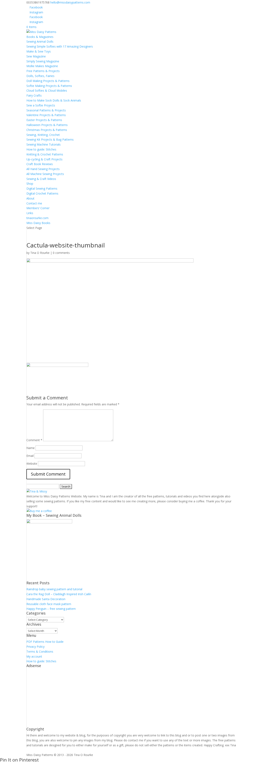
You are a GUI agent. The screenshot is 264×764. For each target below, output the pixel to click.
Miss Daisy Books (38, 223)
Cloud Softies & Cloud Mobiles (46, 90)
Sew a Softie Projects (40, 105)
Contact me (34, 203)
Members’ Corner (38, 208)
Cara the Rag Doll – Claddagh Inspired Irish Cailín (58, 594)
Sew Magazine (36, 56)
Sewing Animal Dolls (39, 41)
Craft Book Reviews (39, 164)
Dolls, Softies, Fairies (40, 76)
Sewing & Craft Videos (41, 179)
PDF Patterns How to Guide (45, 642)
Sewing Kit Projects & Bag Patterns (50, 139)
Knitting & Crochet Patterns (44, 154)
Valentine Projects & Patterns (46, 115)
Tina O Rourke (40, 253)
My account (34, 656)
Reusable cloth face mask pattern (48, 604)
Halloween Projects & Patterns (47, 125)
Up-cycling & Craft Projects (44, 159)
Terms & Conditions (39, 651)
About (30, 198)
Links (29, 213)
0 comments (61, 253)
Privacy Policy (35, 647)
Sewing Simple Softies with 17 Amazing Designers (59, 46)
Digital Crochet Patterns (42, 193)
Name (30, 448)
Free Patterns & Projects (43, 71)
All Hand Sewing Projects (43, 169)
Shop (29, 183)
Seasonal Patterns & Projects (46, 110)
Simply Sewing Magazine (42, 61)
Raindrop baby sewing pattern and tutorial (54, 589)
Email (30, 456)
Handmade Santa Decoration (45, 599)
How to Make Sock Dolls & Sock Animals (53, 100)
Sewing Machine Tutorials (43, 144)
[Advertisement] (132, 698)
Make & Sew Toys (38, 51)
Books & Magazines (39, 37)
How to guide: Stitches (41, 149)
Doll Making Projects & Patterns (48, 81)
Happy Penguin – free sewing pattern (51, 609)
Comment (34, 440)
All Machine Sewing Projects (45, 174)
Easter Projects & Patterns (44, 120)
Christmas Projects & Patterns (46, 130)
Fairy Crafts (34, 95)
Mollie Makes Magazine (42, 66)
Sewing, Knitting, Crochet (43, 135)
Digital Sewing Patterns (41, 188)
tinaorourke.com (37, 218)
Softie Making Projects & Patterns (49, 86)
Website (31, 463)
